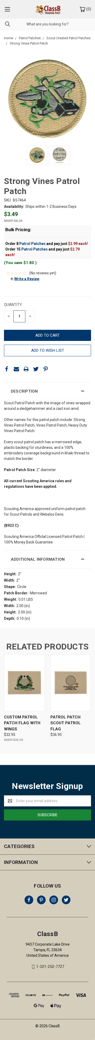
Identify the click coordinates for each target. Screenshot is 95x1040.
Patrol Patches (32, 244)
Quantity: (13, 304)
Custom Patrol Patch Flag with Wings (22, 723)
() (88, 9)
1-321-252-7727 (50, 966)
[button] (47, 391)
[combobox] (47, 24)
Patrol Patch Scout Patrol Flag (65, 723)
